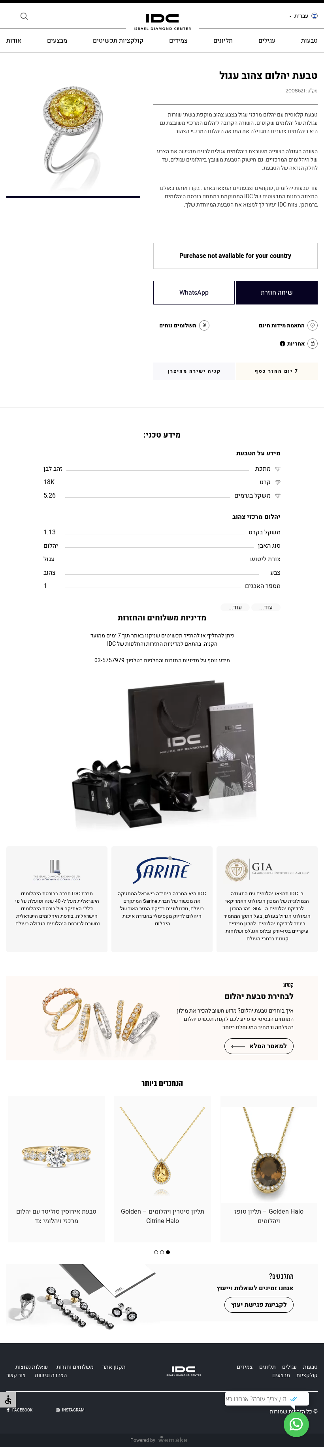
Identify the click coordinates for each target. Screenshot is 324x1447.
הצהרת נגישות (51, 1375)
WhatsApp (194, 292)
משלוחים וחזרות (75, 1367)
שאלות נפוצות (31, 1367)
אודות (13, 40)
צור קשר (16, 1375)
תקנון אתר (114, 1367)
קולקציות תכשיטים (118, 40)
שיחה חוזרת (277, 292)
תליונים (223, 40)
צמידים (178, 40)
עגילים (266, 40)
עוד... (266, 607)
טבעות (309, 40)
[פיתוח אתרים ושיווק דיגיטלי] (176, 1440)
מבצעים (57, 40)
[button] (168, 1252)
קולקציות (307, 1375)
